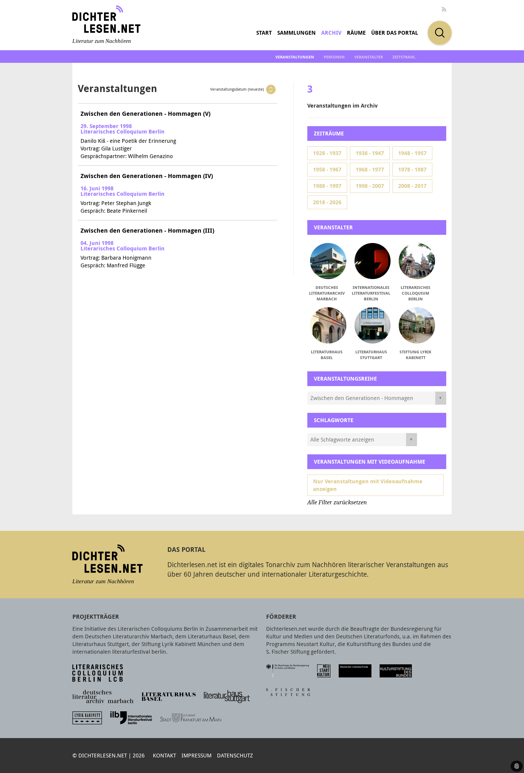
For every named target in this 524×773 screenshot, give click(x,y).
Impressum (196, 755)
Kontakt (164, 755)
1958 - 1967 (327, 169)
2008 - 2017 (412, 185)
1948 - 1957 (412, 153)
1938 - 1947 (370, 153)
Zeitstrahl (403, 57)
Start (264, 32)
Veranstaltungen (294, 57)
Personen (334, 57)
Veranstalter (368, 57)
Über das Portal (394, 32)
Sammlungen (296, 32)
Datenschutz (235, 755)
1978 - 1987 (412, 169)
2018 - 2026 (327, 202)
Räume (356, 32)
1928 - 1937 (327, 153)
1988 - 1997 (327, 185)
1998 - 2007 (370, 185)
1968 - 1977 (370, 169)
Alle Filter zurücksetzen (337, 502)
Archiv (331, 32)
